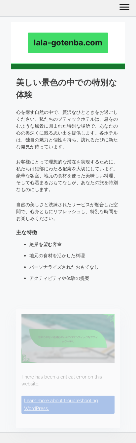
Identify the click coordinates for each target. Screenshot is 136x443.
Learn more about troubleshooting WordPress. (61, 404)
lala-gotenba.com (68, 42)
